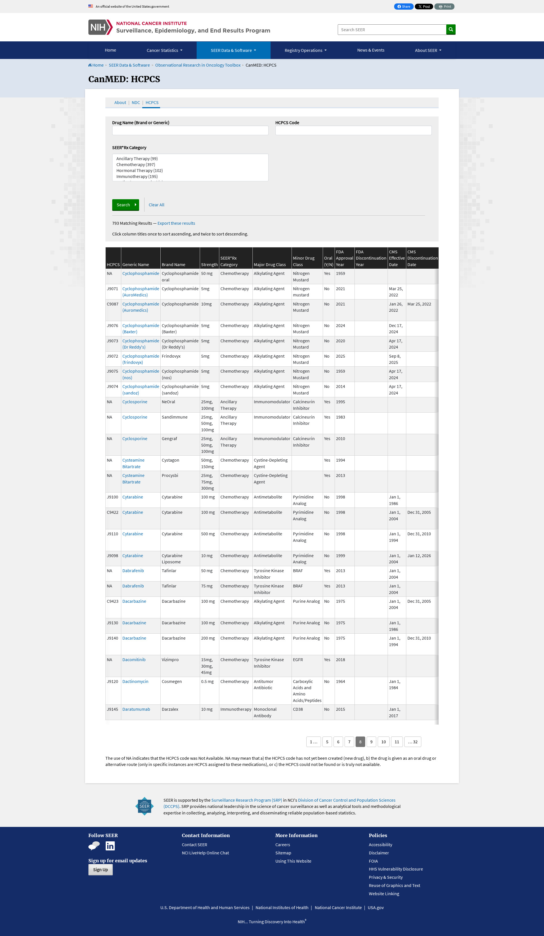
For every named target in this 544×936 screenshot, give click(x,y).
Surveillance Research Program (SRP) (246, 800)
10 (383, 741)
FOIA (373, 861)
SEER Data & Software (129, 65)
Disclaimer (379, 853)
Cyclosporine (134, 401)
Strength (209, 264)
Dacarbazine (134, 601)
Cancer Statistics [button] (163, 50)
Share (405, 7)
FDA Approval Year (344, 258)
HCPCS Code (287, 122)
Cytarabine (132, 497)
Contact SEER (194, 844)
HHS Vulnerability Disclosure (396, 869)
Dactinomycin (135, 681)
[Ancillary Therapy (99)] (190, 159)
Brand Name (173, 264)
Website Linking (384, 893)
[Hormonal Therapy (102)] (190, 170)
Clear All (156, 204)
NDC (136, 102)
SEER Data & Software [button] (232, 50)
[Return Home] (179, 27)
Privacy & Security (386, 877)
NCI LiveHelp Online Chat (205, 853)
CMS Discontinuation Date (422, 258)
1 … (313, 741)
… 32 (413, 741)
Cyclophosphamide (140, 273)
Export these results (176, 223)
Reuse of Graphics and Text (394, 885)
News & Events (370, 50)
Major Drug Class (270, 264)
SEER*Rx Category (129, 147)
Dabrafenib (133, 570)
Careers (282, 844)
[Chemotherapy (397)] (190, 164)
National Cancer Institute (338, 907)
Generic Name (135, 264)
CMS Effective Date (397, 258)
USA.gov (376, 907)
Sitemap (283, 853)
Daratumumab (136, 709)
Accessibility (380, 844)
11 (397, 741)
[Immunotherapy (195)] (190, 176)
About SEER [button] (426, 50)
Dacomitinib (134, 659)
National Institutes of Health (282, 907)
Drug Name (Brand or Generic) (140, 122)
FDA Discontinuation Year (371, 258)
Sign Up (100, 869)
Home (110, 50)
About (120, 102)
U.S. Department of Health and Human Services (205, 907)
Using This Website (293, 861)
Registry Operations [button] (304, 50)
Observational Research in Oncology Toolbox (198, 65)
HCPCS (152, 102)
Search (123, 204)
